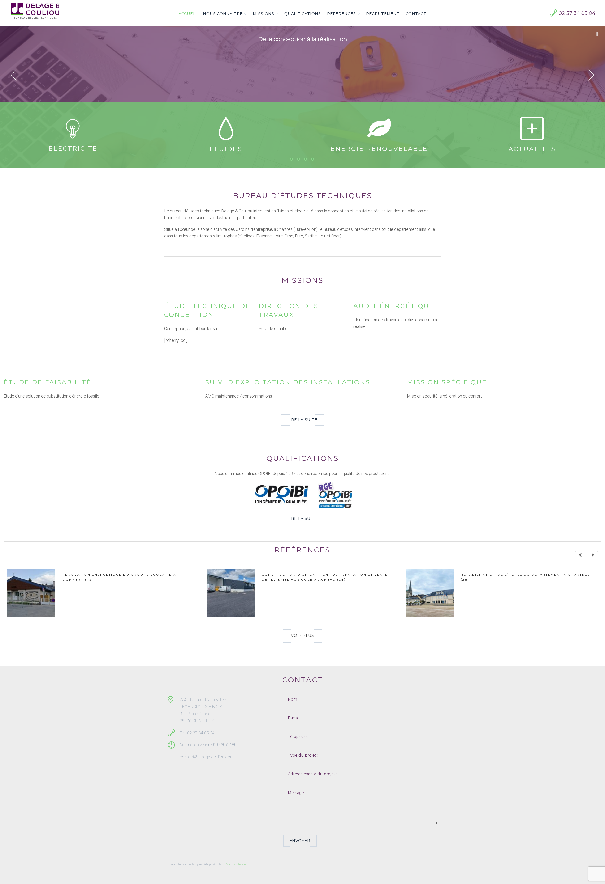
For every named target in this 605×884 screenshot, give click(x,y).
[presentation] (580, 555)
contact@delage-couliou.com (207, 756)
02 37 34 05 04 (577, 13)
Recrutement (383, 14)
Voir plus (302, 635)
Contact (416, 14)
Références (341, 14)
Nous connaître (223, 14)
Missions (263, 14)
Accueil (188, 14)
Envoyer (300, 840)
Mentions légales (236, 864)
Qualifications (302, 14)
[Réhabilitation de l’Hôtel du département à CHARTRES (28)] (239, 593)
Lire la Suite (302, 420)
